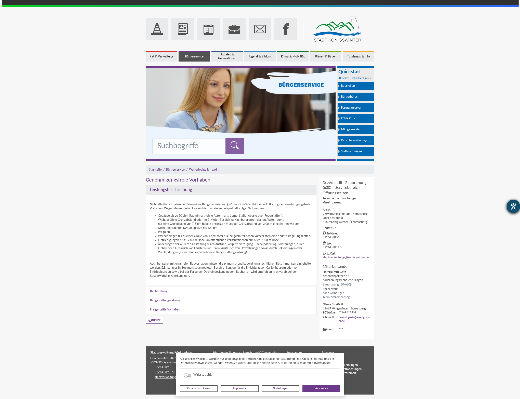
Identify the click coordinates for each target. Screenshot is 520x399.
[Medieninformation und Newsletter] (182, 29)
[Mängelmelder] (157, 29)
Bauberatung (158, 291)
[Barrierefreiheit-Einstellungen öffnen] (513, 206)
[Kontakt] (260, 29)
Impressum (239, 388)
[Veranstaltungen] (208, 29)
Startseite (155, 169)
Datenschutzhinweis (198, 388)
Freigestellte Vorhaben (165, 309)
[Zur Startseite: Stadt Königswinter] (337, 29)
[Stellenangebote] (234, 29)
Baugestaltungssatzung (165, 300)
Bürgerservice (175, 169)
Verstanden (321, 388)
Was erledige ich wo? (203, 169)
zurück (156, 320)
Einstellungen (280, 388)
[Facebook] (285, 29)
